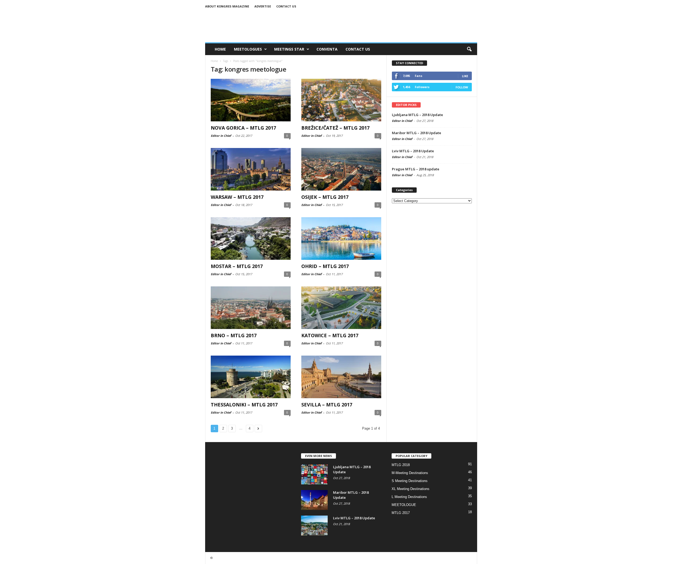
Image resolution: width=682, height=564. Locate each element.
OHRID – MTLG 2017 (325, 266)
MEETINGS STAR (289, 49)
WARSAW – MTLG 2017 (237, 197)
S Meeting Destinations (410, 481)
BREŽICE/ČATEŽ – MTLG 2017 (335, 128)
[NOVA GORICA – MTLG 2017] (251, 100)
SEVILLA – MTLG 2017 (326, 404)
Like (465, 76)
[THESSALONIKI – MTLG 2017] (251, 377)
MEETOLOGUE (404, 505)
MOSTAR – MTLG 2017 (237, 266)
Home (220, 49)
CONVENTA (327, 49)
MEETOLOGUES (248, 49)
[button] (469, 49)
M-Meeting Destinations (410, 473)
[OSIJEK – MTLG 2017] (341, 169)
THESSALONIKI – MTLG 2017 (244, 404)
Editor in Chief (221, 136)
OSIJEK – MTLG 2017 (324, 197)
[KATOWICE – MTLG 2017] (341, 307)
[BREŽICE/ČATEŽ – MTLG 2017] (341, 100)
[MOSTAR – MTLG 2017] (251, 238)
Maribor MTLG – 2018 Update (416, 132)
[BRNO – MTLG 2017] (251, 307)
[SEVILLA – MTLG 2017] (341, 377)
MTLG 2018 (401, 465)
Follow (462, 87)
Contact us (286, 6)
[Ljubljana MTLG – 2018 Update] (314, 474)
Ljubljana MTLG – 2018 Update (417, 114)
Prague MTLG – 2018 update (415, 169)
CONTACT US (358, 49)
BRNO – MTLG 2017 (234, 335)
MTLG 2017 (401, 513)
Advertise (262, 6)
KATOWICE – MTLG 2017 (329, 335)
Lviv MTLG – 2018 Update (413, 151)
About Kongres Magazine (227, 6)
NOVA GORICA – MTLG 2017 (243, 128)
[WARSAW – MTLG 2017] (251, 169)
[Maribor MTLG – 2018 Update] (314, 500)
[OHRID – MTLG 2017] (341, 238)
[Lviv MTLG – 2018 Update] (314, 526)
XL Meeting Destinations (410, 489)
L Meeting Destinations (409, 497)
